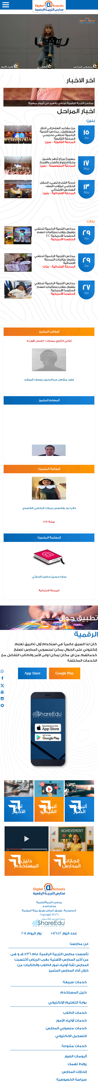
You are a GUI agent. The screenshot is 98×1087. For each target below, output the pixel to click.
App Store (32, 673)
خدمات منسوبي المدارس (66, 1028)
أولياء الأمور (7, 67)
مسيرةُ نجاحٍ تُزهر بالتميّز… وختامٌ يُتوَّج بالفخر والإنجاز (57, 161)
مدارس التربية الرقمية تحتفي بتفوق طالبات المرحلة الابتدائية (54, 259)
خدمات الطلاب (75, 1012)
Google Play (64, 673)
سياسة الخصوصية (71, 1079)
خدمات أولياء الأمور (71, 1020)
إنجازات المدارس (74, 1071)
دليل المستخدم (73, 992)
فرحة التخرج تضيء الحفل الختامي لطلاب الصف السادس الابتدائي (57, 186)
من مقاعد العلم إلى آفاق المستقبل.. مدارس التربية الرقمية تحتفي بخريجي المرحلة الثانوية (57, 133)
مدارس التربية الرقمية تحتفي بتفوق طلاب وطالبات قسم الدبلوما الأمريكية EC (54, 232)
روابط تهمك (77, 1064)
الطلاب (44, 67)
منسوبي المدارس (83, 67)
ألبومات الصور (75, 1056)
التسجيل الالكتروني (71, 1036)
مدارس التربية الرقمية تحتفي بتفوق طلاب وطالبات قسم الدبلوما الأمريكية (54, 287)
